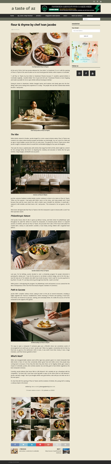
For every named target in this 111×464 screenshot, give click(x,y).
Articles (38, 15)
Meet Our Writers (77, 15)
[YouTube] (100, 1)
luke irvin (52, 386)
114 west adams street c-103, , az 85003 (40, 390)
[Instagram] (94, 1)
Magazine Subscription (53, 15)
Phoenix (57, 70)
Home (12, 15)
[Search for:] (91, 19)
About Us (90, 15)
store (65, 15)
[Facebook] (97, 1)
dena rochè (35, 386)
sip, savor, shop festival (25, 15)
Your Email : (75, 28)
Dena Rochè (16, 29)
